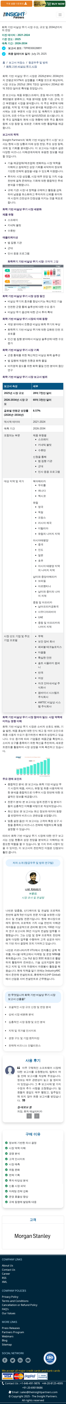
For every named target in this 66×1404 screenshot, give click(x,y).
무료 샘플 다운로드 (15, 3)
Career (6, 1273)
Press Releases (11, 1328)
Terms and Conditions (15, 1301)
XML (4, 1282)
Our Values (8, 1313)
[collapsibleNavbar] (60, 14)
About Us (7, 1265)
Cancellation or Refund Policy (19, 1305)
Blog (4, 1340)
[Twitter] (13, 1362)
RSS (4, 1278)
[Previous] (27, 1116)
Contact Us (8, 1269)
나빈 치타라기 (33, 889)
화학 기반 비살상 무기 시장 (21, 66)
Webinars (7, 1336)
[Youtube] (29, 1362)
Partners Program (13, 1332)
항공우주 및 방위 (38, 62)
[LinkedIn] (21, 1362)
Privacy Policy (10, 1297)
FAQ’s (5, 1309)
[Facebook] (6, 1362)
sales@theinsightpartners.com (39, 1392)
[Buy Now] (49, 4)
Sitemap (7, 1344)
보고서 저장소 (17, 62)
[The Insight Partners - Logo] (15, 14)
